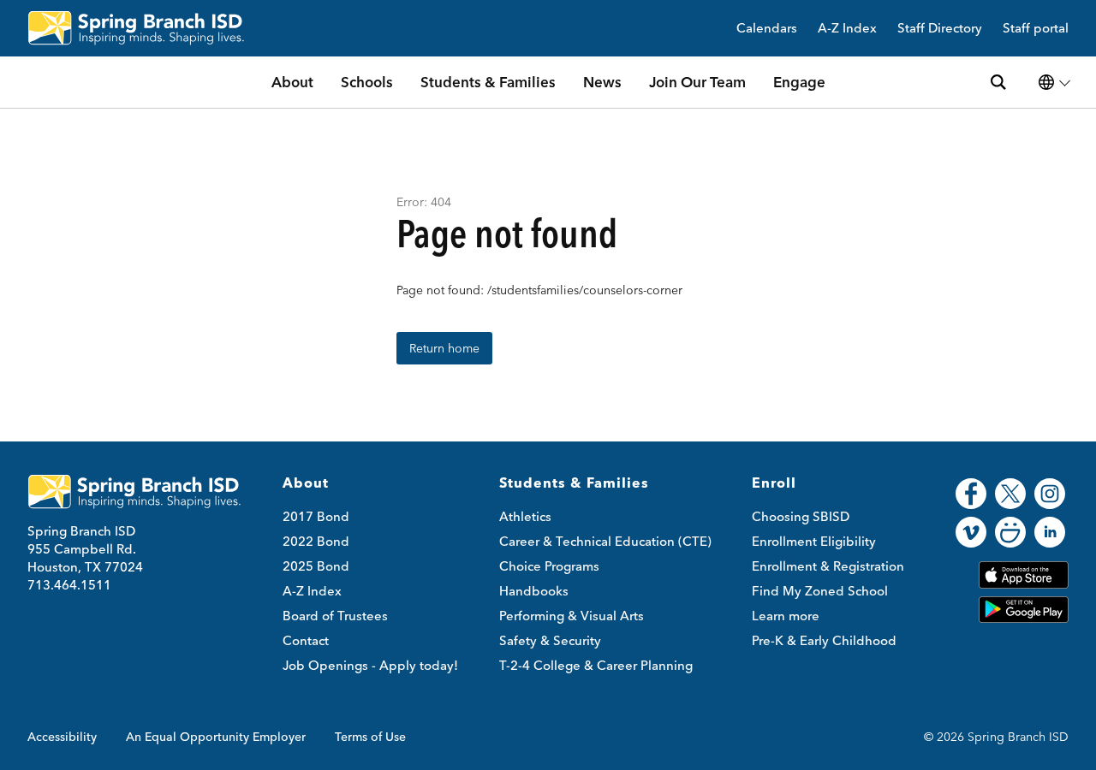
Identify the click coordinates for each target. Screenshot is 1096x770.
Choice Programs (549, 566)
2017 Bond (316, 516)
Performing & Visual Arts (571, 615)
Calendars (766, 28)
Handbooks (534, 591)
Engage (799, 82)
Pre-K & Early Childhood (824, 640)
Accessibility (62, 736)
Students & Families (488, 82)
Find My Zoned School (820, 591)
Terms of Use (370, 736)
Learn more (785, 615)
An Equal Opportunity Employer (216, 736)
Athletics (525, 516)
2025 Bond (316, 566)
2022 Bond (316, 541)
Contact (306, 640)
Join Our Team (697, 82)
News (602, 82)
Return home (444, 348)
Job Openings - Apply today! (370, 665)
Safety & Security (550, 640)
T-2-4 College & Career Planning (596, 665)
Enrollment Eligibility (814, 541)
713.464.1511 (69, 585)
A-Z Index (847, 28)
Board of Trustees (335, 615)
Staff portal (1036, 28)
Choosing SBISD (800, 516)
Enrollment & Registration (828, 566)
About (292, 82)
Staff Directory (939, 28)
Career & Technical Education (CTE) (605, 541)
